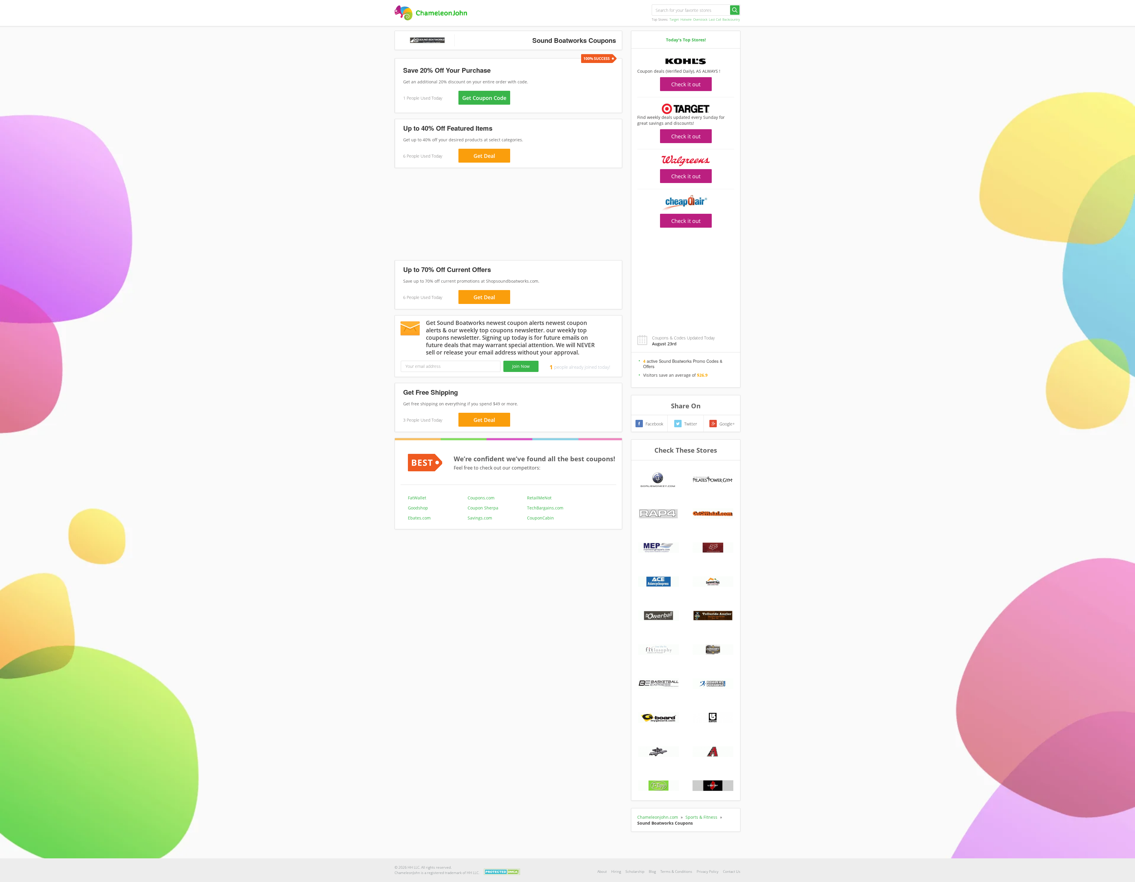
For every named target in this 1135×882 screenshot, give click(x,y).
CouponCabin (540, 518)
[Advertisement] (508, 215)
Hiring (616, 871)
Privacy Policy (708, 871)
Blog (652, 871)
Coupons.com (481, 498)
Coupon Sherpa (483, 508)
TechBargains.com (545, 508)
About (602, 871)
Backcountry (731, 19)
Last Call (715, 19)
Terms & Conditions (676, 871)
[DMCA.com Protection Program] (502, 871)
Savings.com (480, 518)
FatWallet (417, 498)
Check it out (686, 84)
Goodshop (418, 508)
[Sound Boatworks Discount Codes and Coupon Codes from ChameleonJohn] (431, 13)
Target (674, 19)
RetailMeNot (539, 498)
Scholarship (634, 871)
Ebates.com (419, 518)
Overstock (700, 19)
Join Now (521, 366)
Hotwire (686, 19)
